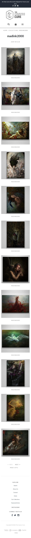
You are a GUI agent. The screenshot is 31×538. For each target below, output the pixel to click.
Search (15, 485)
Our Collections (15, 499)
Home (5, 30)
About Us (15, 489)
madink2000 (15, 112)
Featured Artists (15, 503)
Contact (15, 492)
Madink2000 (15, 77)
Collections (13, 30)
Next (17, 464)
